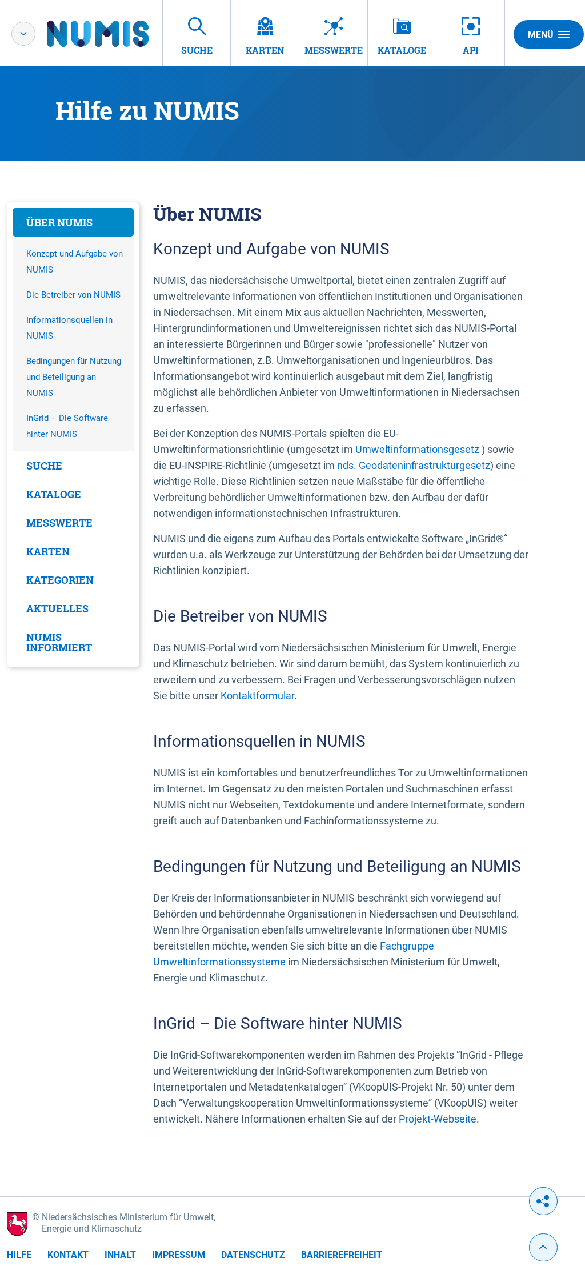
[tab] (73, 222)
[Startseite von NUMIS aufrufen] (115, 34)
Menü (541, 34)
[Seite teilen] (543, 1201)
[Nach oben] (543, 1247)
